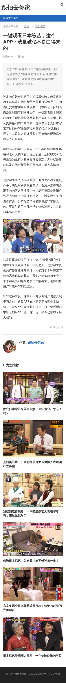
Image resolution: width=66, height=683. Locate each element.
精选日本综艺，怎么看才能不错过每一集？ (31, 560)
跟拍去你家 (16, 7)
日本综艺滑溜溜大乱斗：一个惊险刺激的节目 (32, 655)
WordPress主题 (51, 674)
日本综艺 (40, 26)
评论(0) (22, 56)
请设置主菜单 (4, 18)
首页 (26, 26)
